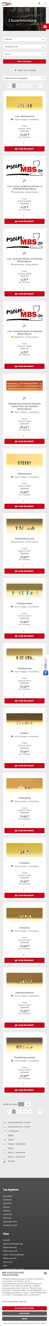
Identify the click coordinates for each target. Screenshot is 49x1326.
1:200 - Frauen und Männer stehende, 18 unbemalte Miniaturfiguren (24, 187)
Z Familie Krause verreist (24, 1057)
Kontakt (6, 1240)
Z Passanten (24, 863)
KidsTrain (7, 1218)
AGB (5, 1265)
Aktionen (7, 1210)
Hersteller (7, 1203)
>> (40, 85)
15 (21, 1104)
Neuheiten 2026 (10, 1225)
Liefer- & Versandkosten (13, 1254)
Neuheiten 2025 (10, 1221)
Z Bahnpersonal (24, 473)
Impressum (8, 1262)
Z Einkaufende (24, 798)
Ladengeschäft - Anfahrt (13, 1269)
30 (28, 1104)
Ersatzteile (7, 1214)
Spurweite (7, 1196)
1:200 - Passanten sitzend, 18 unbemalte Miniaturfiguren (24, 332)
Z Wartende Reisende (24, 992)
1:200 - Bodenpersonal (24, 116)
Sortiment (7, 1199)
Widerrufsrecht (9, 1258)
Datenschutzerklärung (13, 1243)
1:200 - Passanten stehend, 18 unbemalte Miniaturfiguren (24, 260)
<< (9, 85)
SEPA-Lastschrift (10, 1251)
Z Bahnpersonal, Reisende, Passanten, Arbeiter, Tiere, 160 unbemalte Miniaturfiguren (24, 406)
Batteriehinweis (10, 1247)
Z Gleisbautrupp (24, 668)
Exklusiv (6, 1207)
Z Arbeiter (24, 733)
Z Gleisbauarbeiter (25, 603)
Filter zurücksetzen (24, 61)
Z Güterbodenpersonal (24, 538)
